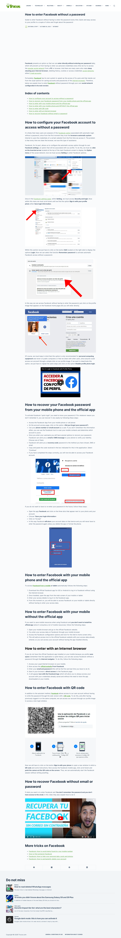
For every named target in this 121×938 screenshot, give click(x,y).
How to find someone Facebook (40, 854)
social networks (88, 71)
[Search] (114, 5)
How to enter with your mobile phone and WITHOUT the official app (53, 106)
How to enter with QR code (38, 108)
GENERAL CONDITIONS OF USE (54, 934)
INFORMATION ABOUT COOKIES (74, 934)
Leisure (28, 5)
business (98, 5)
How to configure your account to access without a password (51, 98)
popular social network (36, 68)
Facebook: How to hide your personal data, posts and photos (51, 856)
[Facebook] (34, 867)
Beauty (59, 5)
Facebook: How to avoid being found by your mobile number (51, 851)
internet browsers (78, 81)
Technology (39, 5)
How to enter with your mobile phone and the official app (49, 103)
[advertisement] (60, 45)
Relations (50, 5)
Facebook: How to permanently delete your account (47, 859)
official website (46, 666)
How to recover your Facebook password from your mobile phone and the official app (60, 101)
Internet (56, 26)
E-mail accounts (35, 73)
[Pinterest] (69, 867)
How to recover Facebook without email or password (48, 114)
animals (69, 5)
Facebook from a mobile (41, 586)
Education (79, 5)
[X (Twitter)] (51, 867)
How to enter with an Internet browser (42, 111)
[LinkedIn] (87, 867)
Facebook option (64, 133)
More (107, 5)
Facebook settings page (42, 199)
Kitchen (89, 5)
